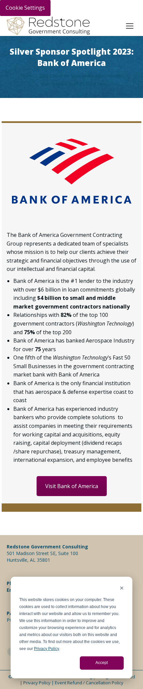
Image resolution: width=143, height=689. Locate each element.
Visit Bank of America (71, 486)
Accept (101, 662)
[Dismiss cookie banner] (122, 588)
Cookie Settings (25, 7)
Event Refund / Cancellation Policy (89, 683)
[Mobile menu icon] (129, 26)
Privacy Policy (46, 648)
